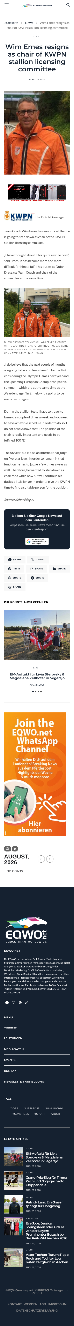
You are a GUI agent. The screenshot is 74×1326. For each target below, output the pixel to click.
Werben (10, 1027)
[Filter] (7, 848)
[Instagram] (13, 1002)
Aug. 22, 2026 (33, 1243)
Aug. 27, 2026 (37, 685)
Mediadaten (14, 1049)
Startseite (11, 23)
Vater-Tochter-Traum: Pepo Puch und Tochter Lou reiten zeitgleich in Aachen (47, 1258)
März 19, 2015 (37, 79)
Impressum (57, 1304)
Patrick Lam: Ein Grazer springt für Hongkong (44, 1204)
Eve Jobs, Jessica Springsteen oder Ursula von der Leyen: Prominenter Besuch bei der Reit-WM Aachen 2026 (46, 1230)
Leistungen (13, 1038)
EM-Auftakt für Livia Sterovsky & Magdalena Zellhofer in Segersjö (37, 676)
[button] (33, 691)
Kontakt (11, 1070)
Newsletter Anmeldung (24, 1081)
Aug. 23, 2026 (33, 1211)
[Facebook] (7, 1002)
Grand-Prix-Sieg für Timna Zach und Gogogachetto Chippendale (46, 1181)
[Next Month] (49, 859)
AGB (42, 1304)
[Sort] (15, 848)
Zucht (37, 36)
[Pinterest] (20, 1002)
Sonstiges (21, 1114)
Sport (36, 667)
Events (9, 1060)
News (29, 23)
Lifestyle (32, 1108)
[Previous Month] (41, 859)
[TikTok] (27, 1002)
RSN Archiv (54, 1108)
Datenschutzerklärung (37, 1310)
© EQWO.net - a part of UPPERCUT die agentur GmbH (37, 1292)
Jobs (14, 1108)
